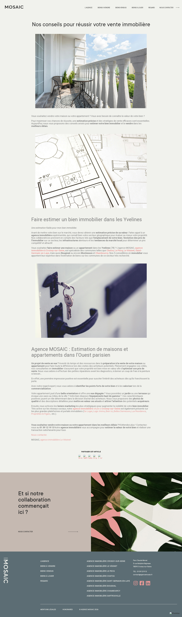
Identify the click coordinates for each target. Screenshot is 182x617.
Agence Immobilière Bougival (101, 586)
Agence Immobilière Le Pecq (101, 571)
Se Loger (88, 411)
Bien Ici (109, 411)
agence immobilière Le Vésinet (55, 439)
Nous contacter (166, 8)
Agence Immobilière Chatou (101, 576)
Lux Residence (138, 411)
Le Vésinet (129, 250)
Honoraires (68, 610)
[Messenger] (90, 457)
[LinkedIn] (100, 457)
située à (96, 408)
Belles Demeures (122, 411)
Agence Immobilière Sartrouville (103, 596)
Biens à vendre (104, 8)
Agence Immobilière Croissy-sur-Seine (106, 561)
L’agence (88, 8)
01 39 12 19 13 (142, 572)
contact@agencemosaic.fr (142, 575)
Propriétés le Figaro (40, 414)
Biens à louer (137, 8)
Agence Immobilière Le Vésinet (102, 566)
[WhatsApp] (85, 457)
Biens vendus (120, 8)
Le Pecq (119, 250)
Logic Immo (99, 411)
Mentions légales (48, 610)
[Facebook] (95, 457)
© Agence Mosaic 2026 (88, 610)
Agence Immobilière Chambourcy (103, 591)
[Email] (80, 457)
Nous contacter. (39, 435)
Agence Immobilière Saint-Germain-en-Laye (108, 581)
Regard (151, 8)
